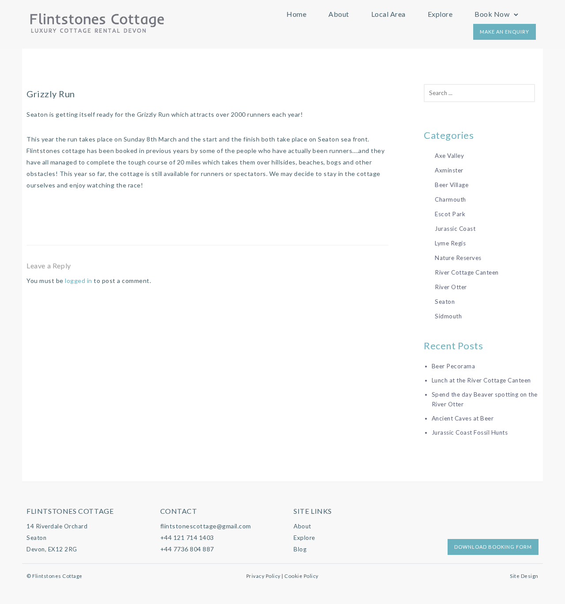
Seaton (445, 301)
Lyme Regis (450, 243)
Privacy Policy (263, 576)
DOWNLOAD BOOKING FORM (493, 547)
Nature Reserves (458, 257)
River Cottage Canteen (467, 272)
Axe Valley (449, 155)
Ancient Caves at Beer (463, 418)
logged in (78, 280)
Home (296, 14)
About (338, 14)
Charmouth (450, 199)
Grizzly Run (50, 93)
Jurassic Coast (455, 228)
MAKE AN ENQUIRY (504, 31)
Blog (300, 549)
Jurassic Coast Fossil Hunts (470, 432)
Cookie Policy (301, 576)
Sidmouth (448, 316)
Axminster (449, 170)
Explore (440, 14)
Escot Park (450, 214)
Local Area (388, 14)
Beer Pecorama (453, 366)
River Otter (451, 287)
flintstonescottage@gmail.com (205, 526)
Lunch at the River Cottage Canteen (481, 380)
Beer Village (451, 184)
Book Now (492, 14)
